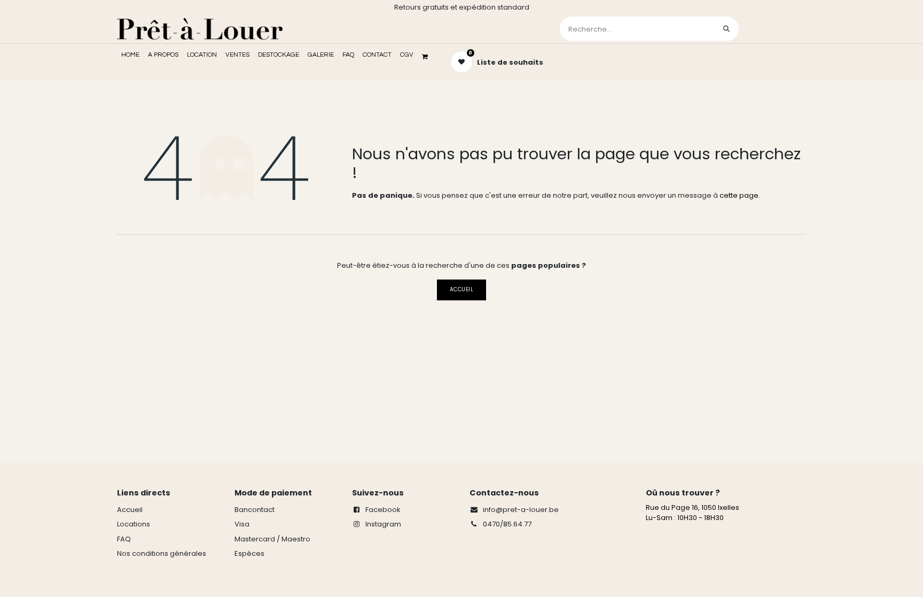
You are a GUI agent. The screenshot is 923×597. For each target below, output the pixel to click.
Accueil (461, 289)
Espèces (249, 553)
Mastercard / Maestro (272, 539)
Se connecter (773, 28)
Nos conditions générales (161, 553)
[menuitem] (130, 55)
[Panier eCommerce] (428, 56)
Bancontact (254, 510)
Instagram (383, 524)
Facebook (383, 510)
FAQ (124, 539)
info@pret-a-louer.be (521, 510)
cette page (738, 195)
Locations (133, 524)
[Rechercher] (726, 29)
